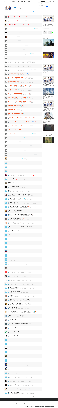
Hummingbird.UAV (11, 332)
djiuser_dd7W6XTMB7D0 (12, 361)
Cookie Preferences (21, 399)
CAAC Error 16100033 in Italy (13, 222)
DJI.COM (41, 399)
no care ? (9, 351)
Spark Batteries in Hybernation (13, 287)
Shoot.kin (10, 336)
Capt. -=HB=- (10, 296)
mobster (10, 231)
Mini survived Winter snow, (13, 202)
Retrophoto (10, 175)
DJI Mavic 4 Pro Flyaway (12, 307)
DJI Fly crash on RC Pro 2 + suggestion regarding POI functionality (20, 194)
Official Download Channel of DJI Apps (15, 16)
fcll (9, 369)
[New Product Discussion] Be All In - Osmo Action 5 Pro (18, 388)
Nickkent (10, 191)
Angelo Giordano (11, 195)
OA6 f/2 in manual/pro (12, 347)
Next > (53, 11)
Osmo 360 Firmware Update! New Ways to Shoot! (17, 93)
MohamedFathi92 (11, 300)
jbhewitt (10, 272)
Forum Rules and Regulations (13, 32)
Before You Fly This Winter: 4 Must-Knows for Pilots (18, 125)
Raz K (9, 324)
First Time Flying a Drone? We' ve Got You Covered (17, 85)
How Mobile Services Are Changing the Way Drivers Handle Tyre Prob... (20, 214)
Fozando (10, 304)
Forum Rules (25, 399)
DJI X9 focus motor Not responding (14, 327)
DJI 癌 (9, 187)
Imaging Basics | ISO (11, 109)
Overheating (10, 339)
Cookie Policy (36, 404)
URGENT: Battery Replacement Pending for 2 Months (18, 206)
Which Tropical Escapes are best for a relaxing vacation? (18, 384)
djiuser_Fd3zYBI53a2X (12, 203)
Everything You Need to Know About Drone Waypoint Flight (19, 117)
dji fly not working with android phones (15, 210)
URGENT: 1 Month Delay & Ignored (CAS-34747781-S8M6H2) (19, 242)
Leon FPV (10, 276)
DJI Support (10, 17)
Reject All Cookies (39, 406)
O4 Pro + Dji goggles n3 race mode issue (15, 218)
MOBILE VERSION (37, 399)
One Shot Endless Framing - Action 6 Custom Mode (17, 101)
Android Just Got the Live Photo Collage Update (17, 97)
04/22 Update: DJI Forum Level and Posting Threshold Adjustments (20, 24)
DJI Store (44, 399)
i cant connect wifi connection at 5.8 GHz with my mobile (18, 299)
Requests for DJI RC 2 (12, 182)
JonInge (10, 211)
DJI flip (9, 234)
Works (22, 1)
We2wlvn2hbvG (11, 284)
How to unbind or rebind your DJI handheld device (17, 77)
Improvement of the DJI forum (13, 186)
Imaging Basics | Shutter (12, 141)
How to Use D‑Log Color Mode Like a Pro (15, 137)
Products (18, 1)
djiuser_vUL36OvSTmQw (12, 373)
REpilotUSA (10, 320)
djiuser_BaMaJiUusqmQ (12, 264)
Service (29, 1)
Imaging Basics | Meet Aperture (14, 105)
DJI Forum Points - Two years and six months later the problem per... (20, 303)
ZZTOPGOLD (10, 316)
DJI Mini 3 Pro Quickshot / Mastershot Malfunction (17, 315)
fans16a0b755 (11, 199)
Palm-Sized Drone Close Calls (13, 81)
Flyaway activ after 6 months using (14, 291)
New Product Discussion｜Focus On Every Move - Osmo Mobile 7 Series (20, 311)
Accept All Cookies (49, 406)
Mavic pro (10, 190)
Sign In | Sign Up (51, 1)
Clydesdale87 (11, 328)
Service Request (11, 295)
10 (43, 11)
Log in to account (11, 283)
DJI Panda (10, 21)
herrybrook (10, 215)
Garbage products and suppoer (14, 392)
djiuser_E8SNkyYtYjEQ (12, 292)
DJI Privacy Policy (16, 399)
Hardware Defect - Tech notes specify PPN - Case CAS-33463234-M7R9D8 (20, 226)
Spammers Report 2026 (12, 36)
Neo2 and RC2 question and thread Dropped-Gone (17, 246)
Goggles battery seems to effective (14, 230)
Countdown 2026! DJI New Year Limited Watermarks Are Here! (20, 133)
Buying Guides (47, 399)
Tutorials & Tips (13, 1)
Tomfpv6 (10, 219)
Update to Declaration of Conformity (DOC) (16, 20)
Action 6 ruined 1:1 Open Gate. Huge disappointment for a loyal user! (20, 335)
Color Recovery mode (12, 178)
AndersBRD (10, 280)
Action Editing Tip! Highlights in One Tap (15, 113)
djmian (10, 381)
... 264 (45, 11)
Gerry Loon (10, 377)
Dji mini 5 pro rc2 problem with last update (16, 198)
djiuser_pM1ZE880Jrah (12, 207)
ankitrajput (10, 385)
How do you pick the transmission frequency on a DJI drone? (19, 69)
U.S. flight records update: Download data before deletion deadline (20, 28)
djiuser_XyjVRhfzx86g (12, 260)
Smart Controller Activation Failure (14, 331)
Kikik (9, 183)
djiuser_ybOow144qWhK (12, 393)
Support (51, 399)
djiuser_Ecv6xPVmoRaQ (12, 227)
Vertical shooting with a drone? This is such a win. (17, 129)
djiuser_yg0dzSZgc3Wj (12, 288)
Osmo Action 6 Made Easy (13, 89)
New (12, 190)
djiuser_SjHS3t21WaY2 (12, 256)
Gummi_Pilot (10, 365)
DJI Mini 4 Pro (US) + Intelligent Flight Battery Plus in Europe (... (20, 323)
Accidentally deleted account (13, 343)
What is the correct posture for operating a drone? (17, 73)
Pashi (9, 308)
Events (25, 1)
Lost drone (10, 279)
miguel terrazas (11, 171)
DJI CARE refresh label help (13, 319)
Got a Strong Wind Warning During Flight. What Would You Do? (20, 121)
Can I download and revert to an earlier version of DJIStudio (19, 174)
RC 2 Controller (11, 238)
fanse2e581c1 (11, 179)
